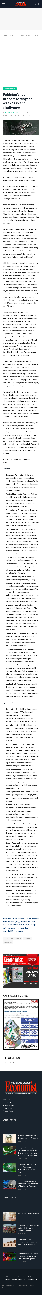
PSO (4, 186)
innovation (33, 551)
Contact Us (7, 1102)
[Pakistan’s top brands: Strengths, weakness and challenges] (21, 127)
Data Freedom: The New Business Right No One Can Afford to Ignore (28, 1256)
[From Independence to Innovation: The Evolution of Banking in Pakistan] (9, 1184)
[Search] (38, 4)
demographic (25, 731)
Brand (6, 938)
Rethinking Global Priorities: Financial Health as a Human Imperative (28, 1242)
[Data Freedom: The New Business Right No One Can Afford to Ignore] (9, 1256)
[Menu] (3, 4)
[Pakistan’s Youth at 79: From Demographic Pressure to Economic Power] (9, 1167)
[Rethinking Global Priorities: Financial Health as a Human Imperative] (9, 1242)
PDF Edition (32, 1280)
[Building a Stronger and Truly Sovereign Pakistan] (9, 1138)
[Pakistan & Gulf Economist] (21, 4)
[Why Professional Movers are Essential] (9, 1216)
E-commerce (28, 874)
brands (5, 144)
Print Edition (27, 1276)
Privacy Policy (8, 1111)
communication (25, 413)
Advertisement (8, 1105)
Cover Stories (9, 89)
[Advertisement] (21, 61)
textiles (27, 159)
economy (33, 392)
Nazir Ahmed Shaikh (12, 112)
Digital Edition (12, 1276)
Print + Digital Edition (15, 1280)
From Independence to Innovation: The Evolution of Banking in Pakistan (28, 1183)
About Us (6, 1100)
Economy (27, 938)
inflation (19, 484)
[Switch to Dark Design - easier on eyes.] (34, 4)
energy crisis (15, 513)
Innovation (8, 942)
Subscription (7, 1108)
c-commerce (16, 938)
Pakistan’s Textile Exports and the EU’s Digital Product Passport (28, 1228)
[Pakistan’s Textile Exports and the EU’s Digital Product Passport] (9, 1228)
